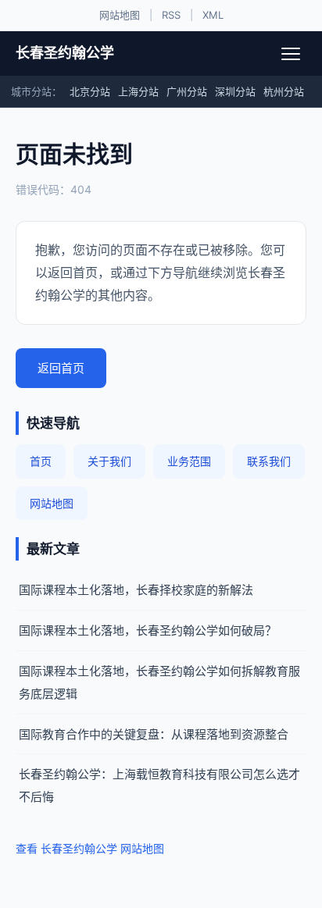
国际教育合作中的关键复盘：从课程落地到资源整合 (153, 734)
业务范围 (189, 461)
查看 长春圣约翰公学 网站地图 (90, 848)
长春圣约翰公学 (65, 53)
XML (213, 15)
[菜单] (290, 53)
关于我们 (109, 461)
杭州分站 (283, 91)
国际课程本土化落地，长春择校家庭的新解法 (136, 589)
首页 (41, 461)
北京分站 (90, 91)
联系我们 (269, 461)
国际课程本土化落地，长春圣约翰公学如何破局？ (148, 630)
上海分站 (138, 91)
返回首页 (61, 368)
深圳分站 (235, 91)
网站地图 (119, 15)
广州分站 (186, 91)
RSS (171, 15)
